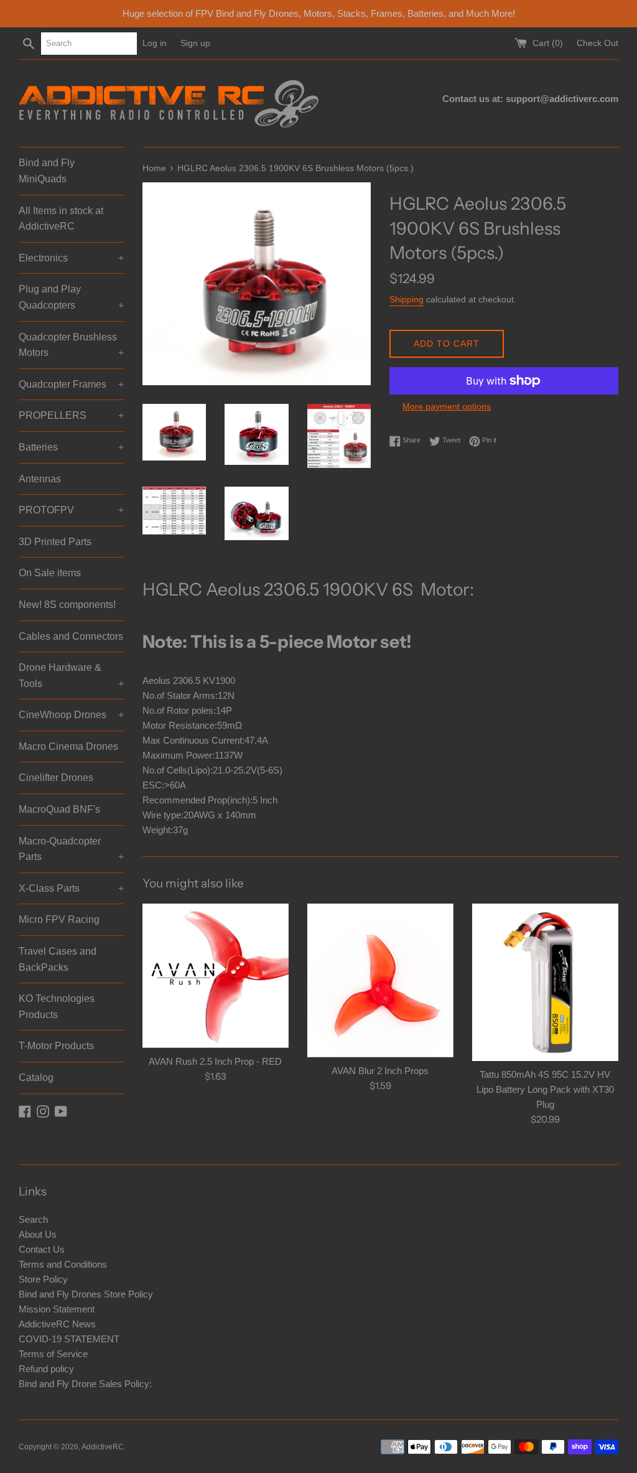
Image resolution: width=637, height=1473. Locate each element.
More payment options (446, 406)
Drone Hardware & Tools (71, 675)
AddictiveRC (102, 1447)
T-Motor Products (56, 1045)
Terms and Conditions (63, 1264)
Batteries (71, 447)
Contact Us (42, 1249)
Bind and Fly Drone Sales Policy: (85, 1383)
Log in (154, 43)
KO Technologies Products (57, 1006)
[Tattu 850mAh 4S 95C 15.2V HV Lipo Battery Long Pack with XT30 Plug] (545, 982)
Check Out (597, 43)
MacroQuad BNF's (59, 809)
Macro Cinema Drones (68, 746)
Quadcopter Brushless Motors (71, 345)
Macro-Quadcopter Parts (71, 849)
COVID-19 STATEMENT (69, 1339)
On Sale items (50, 573)
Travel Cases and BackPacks (57, 959)
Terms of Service (53, 1354)
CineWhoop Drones (71, 714)
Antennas (40, 479)
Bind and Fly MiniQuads (47, 170)
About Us (38, 1234)
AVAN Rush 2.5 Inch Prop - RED (215, 1061)
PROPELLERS (71, 415)
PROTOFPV (71, 510)
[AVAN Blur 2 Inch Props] (380, 980)
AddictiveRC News (57, 1324)
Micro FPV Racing (59, 919)
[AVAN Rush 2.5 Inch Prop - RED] (215, 976)
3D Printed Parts (55, 541)
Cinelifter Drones (56, 777)
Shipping (406, 299)
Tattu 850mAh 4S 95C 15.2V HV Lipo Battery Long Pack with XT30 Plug (545, 1089)
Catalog (36, 1077)
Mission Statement (57, 1309)
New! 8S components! (67, 604)
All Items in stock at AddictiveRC (61, 218)
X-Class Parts (71, 888)
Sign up (195, 43)
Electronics (71, 258)
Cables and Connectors (71, 636)
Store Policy (43, 1279)
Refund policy (46, 1368)
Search (33, 1219)
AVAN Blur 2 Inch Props (380, 1070)
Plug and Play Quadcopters (71, 297)
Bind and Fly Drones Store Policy (86, 1294)
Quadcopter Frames (71, 384)
